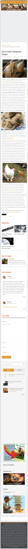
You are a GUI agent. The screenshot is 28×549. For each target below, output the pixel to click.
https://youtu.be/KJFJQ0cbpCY (10, 306)
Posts (8, 45)
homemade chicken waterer (15, 212)
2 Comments (22, 56)
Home (4, 45)
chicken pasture (12, 190)
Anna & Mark (6, 56)
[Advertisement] (14, 27)
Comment (4, 321)
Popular (9, 370)
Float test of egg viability (15, 381)
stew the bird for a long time (14, 136)
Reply (24, 296)
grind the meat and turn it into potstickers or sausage (12, 140)
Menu (3, 2)
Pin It (10, 216)
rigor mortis (23, 90)
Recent (19, 370)
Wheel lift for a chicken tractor (16, 374)
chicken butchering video (7, 82)
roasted (12, 108)
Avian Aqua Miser (9, 523)
